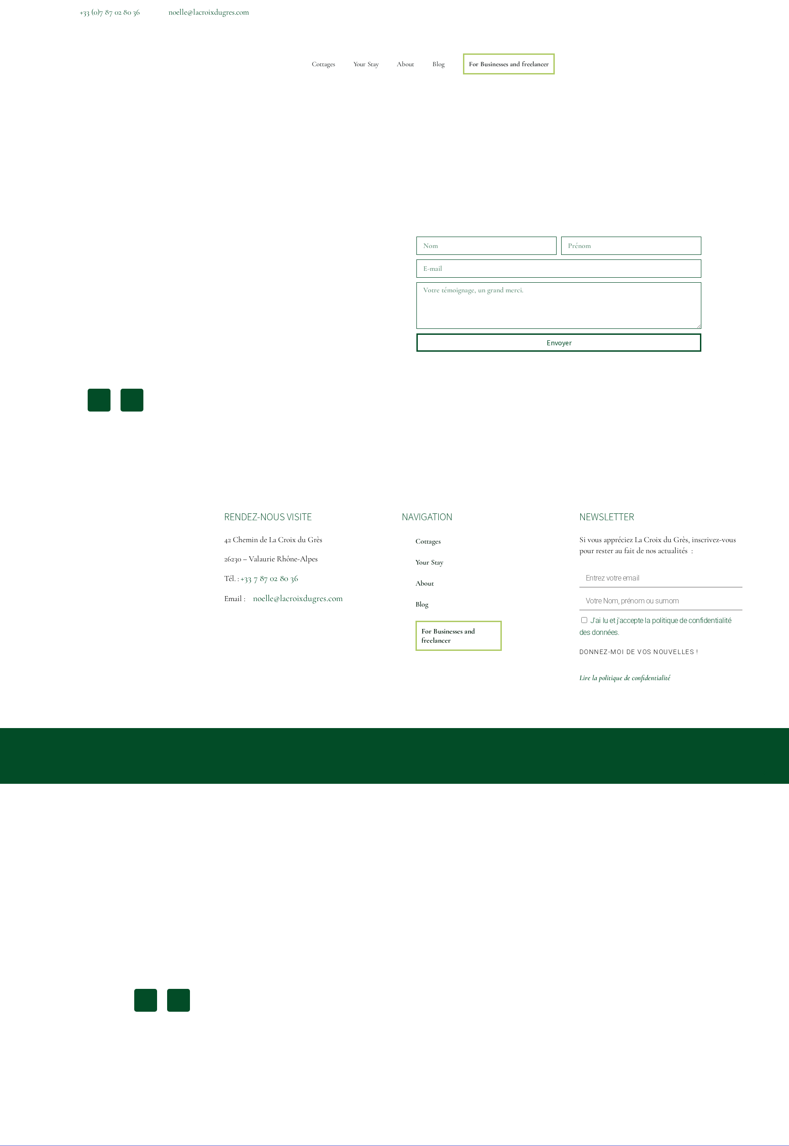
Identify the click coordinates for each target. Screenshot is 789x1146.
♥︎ (765, 772)
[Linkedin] (714, 11)
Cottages (323, 64)
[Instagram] (689, 11)
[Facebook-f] (664, 11)
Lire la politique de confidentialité (624, 677)
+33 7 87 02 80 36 (269, 578)
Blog (438, 64)
